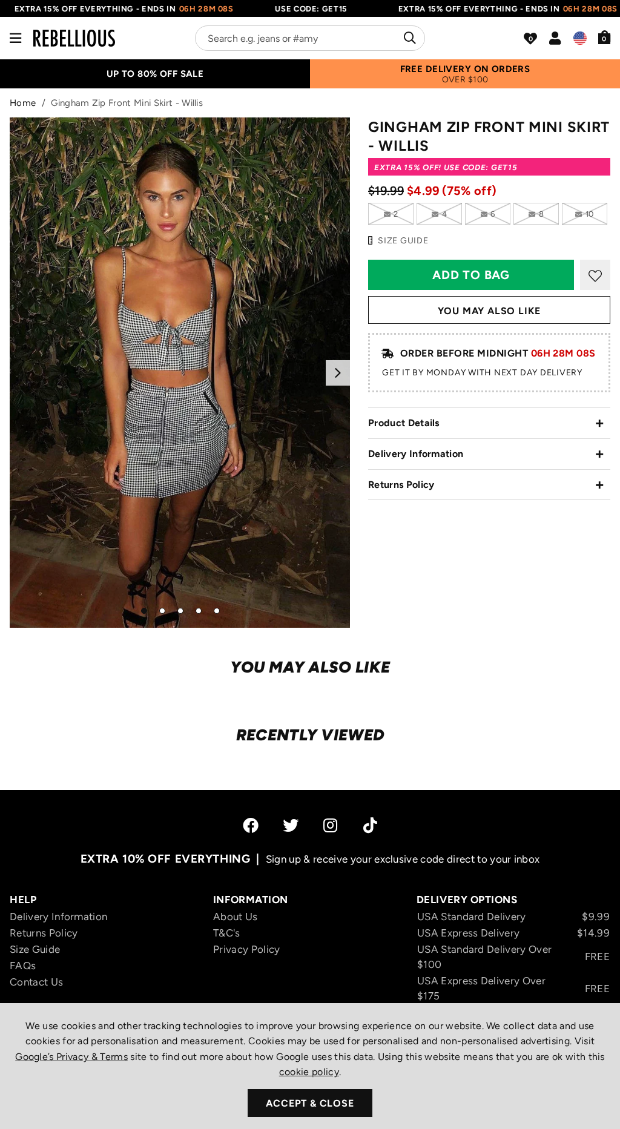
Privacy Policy (246, 949)
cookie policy (309, 1072)
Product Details (404, 423)
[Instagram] (331, 825)
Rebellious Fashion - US (74, 38)
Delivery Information (415, 453)
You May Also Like (489, 311)
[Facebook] (251, 825)
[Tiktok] (370, 825)
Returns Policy (401, 484)
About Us (235, 916)
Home (23, 102)
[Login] (555, 38)
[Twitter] (290, 825)
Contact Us (36, 982)
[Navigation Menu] (15, 38)
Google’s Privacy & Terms (71, 1056)
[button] (604, 37)
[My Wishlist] (530, 38)
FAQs (23, 965)
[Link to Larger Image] (180, 372)
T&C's (226, 933)
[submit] (408, 38)
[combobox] (310, 38)
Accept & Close (310, 1103)
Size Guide (35, 949)
